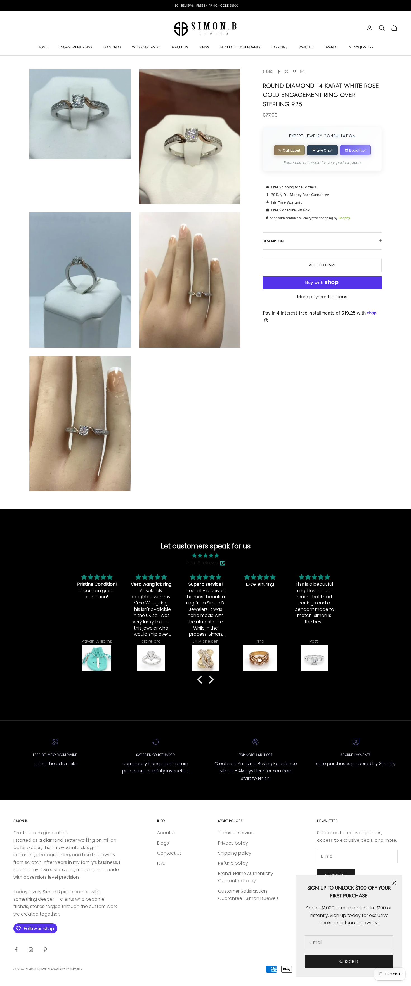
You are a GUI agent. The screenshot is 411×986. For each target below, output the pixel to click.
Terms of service (236, 832)
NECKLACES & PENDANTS (240, 47)
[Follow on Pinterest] (45, 949)
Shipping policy (234, 853)
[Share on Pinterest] (294, 71)
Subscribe (349, 961)
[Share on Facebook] (279, 71)
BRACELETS (179, 47)
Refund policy (233, 863)
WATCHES (306, 47)
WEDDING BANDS (146, 47)
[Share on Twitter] (286, 71)
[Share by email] (302, 71)
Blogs (163, 843)
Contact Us (169, 853)
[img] (205, 555)
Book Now (357, 150)
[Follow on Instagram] (31, 949)
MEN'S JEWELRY (361, 47)
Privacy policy (233, 843)
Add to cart (322, 265)
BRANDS (331, 47)
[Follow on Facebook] (16, 949)
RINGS (204, 47)
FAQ (161, 863)
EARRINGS (279, 47)
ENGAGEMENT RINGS (75, 47)
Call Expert (291, 150)
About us (167, 832)
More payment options (322, 296)
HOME (43, 47)
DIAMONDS (112, 47)
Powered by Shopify (66, 969)
